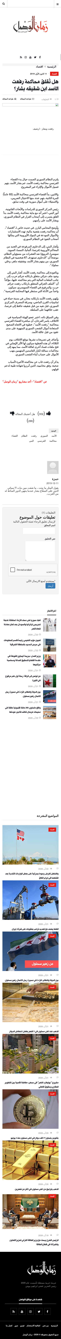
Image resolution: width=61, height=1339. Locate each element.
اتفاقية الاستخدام (33, 1325)
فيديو (22, 1325)
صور (16, 1325)
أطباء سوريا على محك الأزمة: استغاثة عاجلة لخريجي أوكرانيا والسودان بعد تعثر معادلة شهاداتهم (22, 625)
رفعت (34, 435)
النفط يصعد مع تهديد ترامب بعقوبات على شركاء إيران (35, 929)
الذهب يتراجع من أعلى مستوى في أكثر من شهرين (37, 1189)
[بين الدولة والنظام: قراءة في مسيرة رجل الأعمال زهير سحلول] (49, 702)
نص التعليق (50, 538)
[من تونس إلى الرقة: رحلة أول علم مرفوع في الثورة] (49, 686)
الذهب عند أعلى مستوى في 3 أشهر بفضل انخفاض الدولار (34, 1031)
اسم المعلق (49, 525)
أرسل (50, 585)
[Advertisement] (30, 766)
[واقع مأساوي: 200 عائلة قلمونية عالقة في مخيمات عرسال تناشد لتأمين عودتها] (49, 718)
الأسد (54, 435)
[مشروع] (30, 1072)
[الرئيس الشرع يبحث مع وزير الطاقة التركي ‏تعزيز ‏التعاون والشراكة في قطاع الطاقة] (30, 1230)
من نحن (45, 1325)
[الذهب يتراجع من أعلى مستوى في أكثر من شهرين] (30, 1179)
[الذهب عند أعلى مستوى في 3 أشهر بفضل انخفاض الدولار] (30, 1021)
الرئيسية (51, 66)
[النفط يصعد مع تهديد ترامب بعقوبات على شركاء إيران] (30, 918)
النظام (24, 435)
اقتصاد (39, 66)
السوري (44, 435)
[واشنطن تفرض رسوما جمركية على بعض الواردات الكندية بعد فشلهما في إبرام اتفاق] (30, 863)
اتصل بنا (9, 1325)
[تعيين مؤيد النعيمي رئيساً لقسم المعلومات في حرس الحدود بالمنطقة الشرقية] (49, 650)
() (41, 412)
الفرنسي (41, 440)
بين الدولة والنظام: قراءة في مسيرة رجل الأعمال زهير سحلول (32, 980)
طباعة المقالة (8, 98)
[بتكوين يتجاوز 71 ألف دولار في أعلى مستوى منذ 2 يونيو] (30, 1127)
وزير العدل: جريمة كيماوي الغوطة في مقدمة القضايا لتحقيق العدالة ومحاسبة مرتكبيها (24, 661)
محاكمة (53, 440)
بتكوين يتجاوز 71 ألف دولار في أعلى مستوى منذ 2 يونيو (35, 1138)
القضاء (15, 435)
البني (31, 440)
